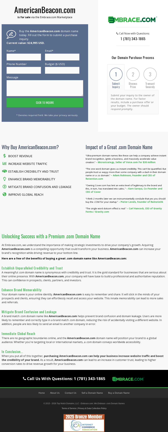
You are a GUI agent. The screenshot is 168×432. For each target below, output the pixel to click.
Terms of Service (69, 408)
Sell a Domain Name (92, 393)
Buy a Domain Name (119, 393)
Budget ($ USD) (55, 64)
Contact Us (70, 393)
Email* (49, 51)
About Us (55, 393)
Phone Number (17, 64)
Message (12, 77)
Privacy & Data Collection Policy (92, 408)
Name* (11, 51)
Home (42, 393)
